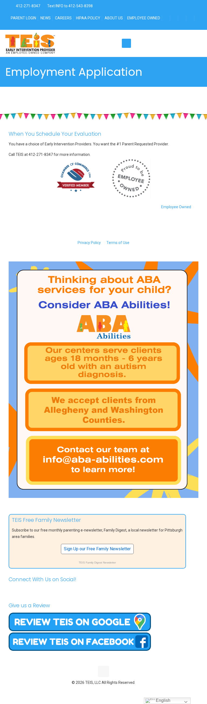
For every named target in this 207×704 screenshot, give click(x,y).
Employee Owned (176, 207)
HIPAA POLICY (88, 18)
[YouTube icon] (104, 690)
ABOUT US (114, 18)
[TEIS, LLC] (30, 43)
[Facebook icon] (92, 690)
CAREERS (63, 18)
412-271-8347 (27, 6)
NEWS (45, 18)
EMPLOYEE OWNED (143, 18)
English (162, 700)
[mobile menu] (126, 43)
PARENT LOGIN (23, 18)
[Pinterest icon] (109, 690)
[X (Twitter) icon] (98, 690)
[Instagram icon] (115, 690)
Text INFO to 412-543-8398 (70, 6)
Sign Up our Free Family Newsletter (97, 548)
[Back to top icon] (103, 671)
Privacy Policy (89, 242)
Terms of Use (117, 242)
